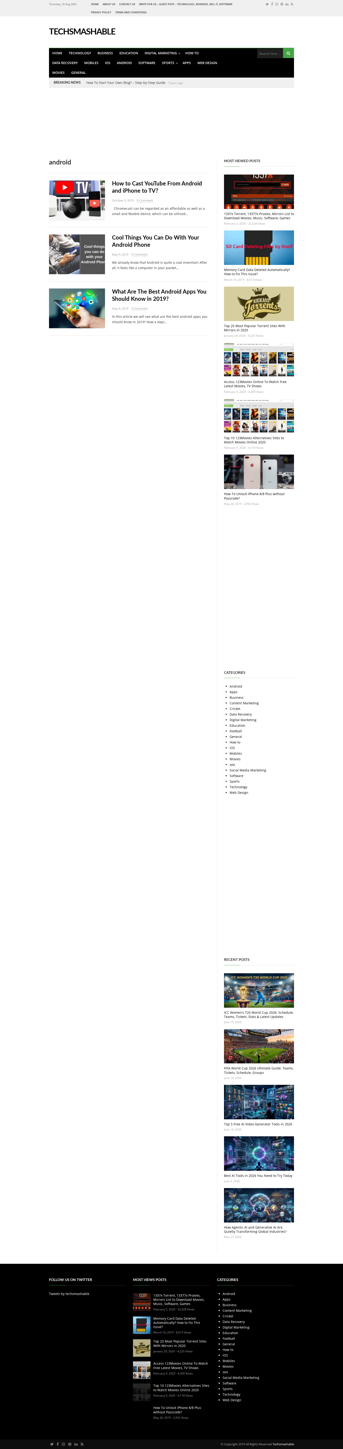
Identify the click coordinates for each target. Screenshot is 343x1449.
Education (128, 53)
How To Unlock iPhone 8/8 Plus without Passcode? (254, 496)
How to (192, 53)
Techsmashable (283, 1444)
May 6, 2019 (120, 308)
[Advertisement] (140, 126)
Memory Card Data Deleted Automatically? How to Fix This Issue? (257, 271)
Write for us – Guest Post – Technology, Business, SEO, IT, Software (185, 4)
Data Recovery (65, 63)
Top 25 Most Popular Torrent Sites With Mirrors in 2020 (254, 328)
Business (105, 53)
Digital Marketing (161, 53)
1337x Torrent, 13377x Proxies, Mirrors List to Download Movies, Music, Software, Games (259, 216)
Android (124, 63)
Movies (58, 72)
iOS (107, 63)
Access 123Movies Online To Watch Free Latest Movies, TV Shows (255, 384)
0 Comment (145, 200)
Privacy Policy (101, 12)
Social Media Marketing (248, 770)
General (78, 72)
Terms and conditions (131, 12)
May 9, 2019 (120, 254)
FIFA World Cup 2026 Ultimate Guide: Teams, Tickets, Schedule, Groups (259, 1070)
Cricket (235, 708)
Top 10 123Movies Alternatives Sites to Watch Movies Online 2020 (254, 440)
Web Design (207, 63)
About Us (109, 4)
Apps (187, 63)
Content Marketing (244, 703)
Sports (168, 63)
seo (232, 764)
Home (95, 4)
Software (146, 63)
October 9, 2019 (123, 200)
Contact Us (127, 4)
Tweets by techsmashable (69, 1293)
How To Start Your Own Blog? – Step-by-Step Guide (125, 82)
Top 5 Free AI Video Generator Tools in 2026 (258, 1124)
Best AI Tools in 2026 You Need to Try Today (258, 1175)
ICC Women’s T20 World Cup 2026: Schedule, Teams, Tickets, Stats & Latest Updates (259, 1014)
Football (236, 731)
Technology (80, 53)
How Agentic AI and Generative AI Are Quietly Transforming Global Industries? (255, 1229)
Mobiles (91, 63)
